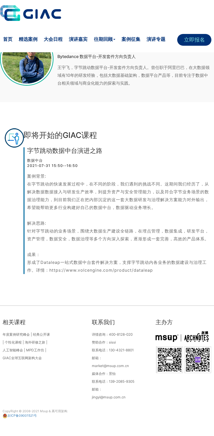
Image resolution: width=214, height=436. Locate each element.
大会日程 (53, 39)
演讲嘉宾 (78, 39)
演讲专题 (156, 39)
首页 (8, 39)
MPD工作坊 (35, 350)
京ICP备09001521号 (22, 415)
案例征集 (131, 39)
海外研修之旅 (35, 342)
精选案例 (28, 39)
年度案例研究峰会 (16, 334)
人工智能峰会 (13, 350)
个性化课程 (13, 342)
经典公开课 (41, 334)
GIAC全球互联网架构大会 (22, 358)
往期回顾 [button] (103, 39)
